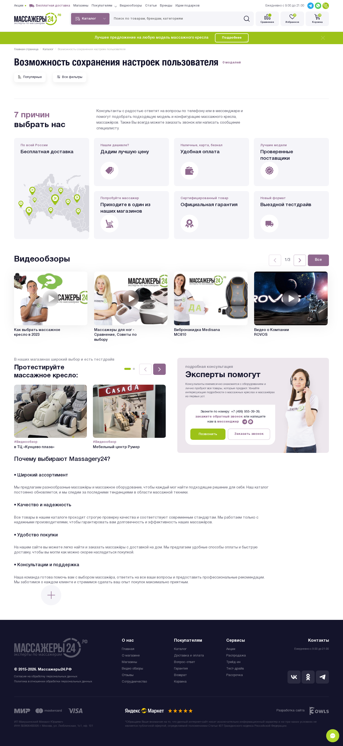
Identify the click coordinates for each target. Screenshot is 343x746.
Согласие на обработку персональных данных (45, 676)
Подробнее (232, 37)
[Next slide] (300, 260)
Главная (128, 649)
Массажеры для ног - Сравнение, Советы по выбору (115, 335)
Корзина (180, 681)
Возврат (180, 675)
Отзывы (128, 675)
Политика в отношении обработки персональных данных (53, 681)
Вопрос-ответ (184, 662)
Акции (230, 649)
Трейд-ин (233, 662)
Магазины (129, 662)
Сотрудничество (134, 681)
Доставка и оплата (189, 655)
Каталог (180, 649)
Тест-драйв (235, 668)
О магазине (131, 655)
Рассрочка (234, 675)
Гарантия (181, 668)
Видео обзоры (132, 668)
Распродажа (236, 655)
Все (318, 260)
